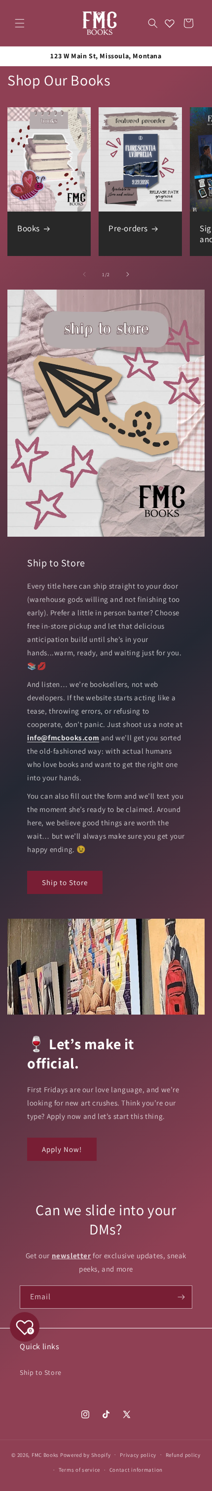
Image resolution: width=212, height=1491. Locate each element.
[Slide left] (84, 274)
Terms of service (79, 1469)
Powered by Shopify (85, 1454)
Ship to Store (65, 882)
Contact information (136, 1469)
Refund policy (183, 1454)
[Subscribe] (181, 1297)
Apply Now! (62, 1149)
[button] (20, 23)
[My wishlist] (170, 23)
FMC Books (45, 1454)
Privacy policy (138, 1454)
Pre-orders (128, 228)
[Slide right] (128, 274)
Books (28, 228)
